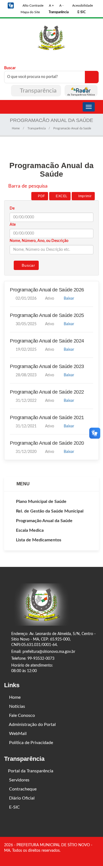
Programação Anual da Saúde (44, 521)
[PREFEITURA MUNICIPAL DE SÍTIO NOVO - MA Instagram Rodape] (97, 856)
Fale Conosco (21, 715)
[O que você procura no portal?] (92, 77)
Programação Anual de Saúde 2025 (47, 315)
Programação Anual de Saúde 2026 (47, 290)
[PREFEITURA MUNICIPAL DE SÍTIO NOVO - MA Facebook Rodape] (89, 856)
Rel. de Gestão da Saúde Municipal (49, 511)
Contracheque (22, 789)
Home (16, 128)
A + (51, 5)
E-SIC (14, 807)
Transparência (38, 91)
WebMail (17, 733)
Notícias (16, 706)
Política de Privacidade (30, 742)
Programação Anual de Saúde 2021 (47, 417)
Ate (13, 225)
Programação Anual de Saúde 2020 (47, 443)
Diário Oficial (21, 798)
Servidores (18, 780)
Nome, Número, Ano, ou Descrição (39, 241)
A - (61, 5)
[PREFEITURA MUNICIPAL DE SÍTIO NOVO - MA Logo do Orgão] (51, 38)
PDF (41, 196)
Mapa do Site (30, 12)
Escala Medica (29, 530)
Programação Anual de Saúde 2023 (47, 366)
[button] (11, 5)
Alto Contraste (32, 5)
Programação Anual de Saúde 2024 (47, 341)
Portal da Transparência (30, 771)
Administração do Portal (32, 724)
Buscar (10, 68)
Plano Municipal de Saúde (40, 501)
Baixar (68, 298)
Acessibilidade (82, 5)
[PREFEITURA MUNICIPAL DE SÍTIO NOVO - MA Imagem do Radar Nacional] (81, 90)
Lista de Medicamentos (38, 540)
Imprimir (84, 196)
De (12, 208)
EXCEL (61, 196)
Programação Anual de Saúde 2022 (47, 392)
